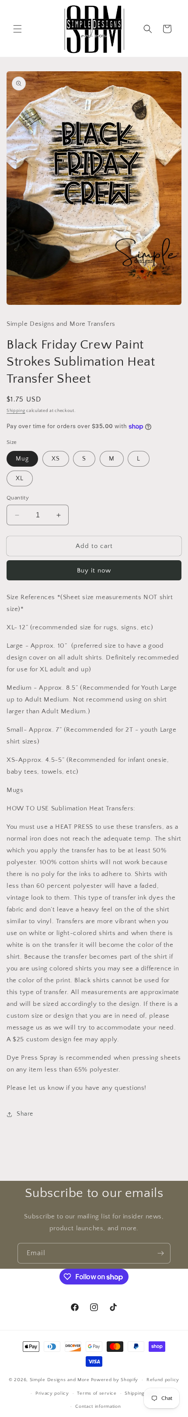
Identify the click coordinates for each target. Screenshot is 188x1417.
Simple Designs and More (60, 1379)
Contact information (98, 1406)
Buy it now (94, 570)
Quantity (18, 498)
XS (56, 458)
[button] (17, 28)
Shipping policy (143, 1393)
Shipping (16, 410)
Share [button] (25, 1113)
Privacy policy (52, 1393)
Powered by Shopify (115, 1379)
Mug (22, 458)
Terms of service (96, 1393)
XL (20, 478)
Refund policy (162, 1379)
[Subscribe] (160, 1253)
